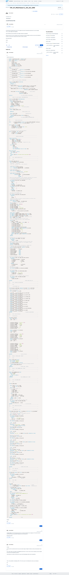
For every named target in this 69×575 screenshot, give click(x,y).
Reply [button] (41, 45)
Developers (25, 1)
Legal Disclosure (24, 573)
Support (31, 573)
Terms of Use (16, 573)
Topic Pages (39, 1)
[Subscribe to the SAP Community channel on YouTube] (55, 573)
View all (47, 55)
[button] (59, 14)
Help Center (35, 1)
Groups (22, 1)
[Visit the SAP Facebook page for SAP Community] (52, 573)
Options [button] (62, 7)
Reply (41, 540)
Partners (29, 1)
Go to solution (35, 11)
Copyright (19, 573)
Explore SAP (58, 1)
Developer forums (26, 5)
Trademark (28, 573)
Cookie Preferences (35, 573)
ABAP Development (8, 18)
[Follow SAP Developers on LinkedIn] (56, 573)
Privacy (13, 573)
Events (32, 1)
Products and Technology (17, 1)
